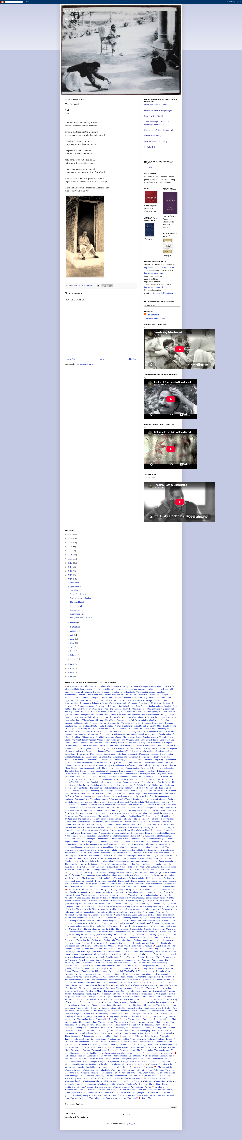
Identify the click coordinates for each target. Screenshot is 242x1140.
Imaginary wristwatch (99, 844)
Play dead (140, 954)
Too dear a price (130, 1041)
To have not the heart (156, 1038)
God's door (70, 807)
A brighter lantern (141, 725)
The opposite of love (150, 937)
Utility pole (127, 1064)
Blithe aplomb (166, 717)
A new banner (148, 911)
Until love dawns (144, 1061)
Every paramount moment (86, 776)
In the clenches (93, 852)
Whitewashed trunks (73, 1081)
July (72, 634)
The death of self (158, 748)
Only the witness (71, 937)
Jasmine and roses (145, 858)
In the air (82, 852)
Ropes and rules (154, 976)
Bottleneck (146, 722)
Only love (122, 934)
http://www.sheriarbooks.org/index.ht (159, 267)
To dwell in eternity (138, 1038)
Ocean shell (111, 923)
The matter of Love (97, 892)
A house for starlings (88, 835)
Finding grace (157, 785)
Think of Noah (137, 1024)
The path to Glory (130, 948)
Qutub (119, 968)
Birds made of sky (114, 717)
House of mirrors (104, 835)
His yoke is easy (116, 830)
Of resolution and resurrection (77, 926)
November (74, 586)
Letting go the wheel (116, 872)
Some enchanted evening (107, 999)
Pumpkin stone (149, 965)
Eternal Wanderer (88, 773)
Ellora (67, 768)
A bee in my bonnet (99, 711)
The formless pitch (77, 793)
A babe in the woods (86, 706)
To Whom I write (95, 1047)
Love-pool (93, 886)
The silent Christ (159, 990)
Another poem (130, 694)
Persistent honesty (147, 951)
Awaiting (166, 703)
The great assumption (87, 816)
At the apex (104, 703)
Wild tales (148, 1081)
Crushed (82, 745)
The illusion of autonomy (134, 841)
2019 (70, 562)
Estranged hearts (164, 770)
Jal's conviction (130, 858)
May (72, 642)
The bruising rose (84, 728)
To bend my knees (98, 1038)
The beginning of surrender (134, 711)
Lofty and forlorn (106, 878)
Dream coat (76, 762)
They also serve (88, 1024)
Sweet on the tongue (132, 1013)
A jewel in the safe (80, 861)
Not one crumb (94, 920)
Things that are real (122, 1024)
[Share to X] (107, 285)
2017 (70, 571)
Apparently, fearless (146, 697)
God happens (82, 804)
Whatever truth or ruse (127, 1072)
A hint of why (112, 827)
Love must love (170, 883)
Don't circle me (90, 759)
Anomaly (81, 694)
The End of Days (72, 770)
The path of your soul (112, 948)
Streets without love (119, 1007)
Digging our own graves (148, 753)
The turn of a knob (133, 1053)
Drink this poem (101, 762)
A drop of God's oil (118, 762)
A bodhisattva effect (156, 720)
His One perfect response (165, 827)
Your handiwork (154, 1092)
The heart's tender (114, 824)
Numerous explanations (158, 920)
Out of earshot (87, 945)
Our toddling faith (72, 945)
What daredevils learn (108, 1072)
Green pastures (100, 818)
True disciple (76, 1050)
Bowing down (157, 722)
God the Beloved (95, 810)
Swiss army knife (160, 1013)
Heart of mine (154, 821)
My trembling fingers (115, 909)
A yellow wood (161, 1086)
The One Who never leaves (146, 931)
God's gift (149, 807)
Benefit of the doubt (118, 714)
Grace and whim (140, 813)
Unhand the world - (97, 1058)
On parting (97, 937)
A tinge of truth (166, 1036)
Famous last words (149, 782)
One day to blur (108, 928)
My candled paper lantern (98, 900)
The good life (74, 813)
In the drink (105, 852)
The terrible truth (135, 1019)
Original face (75, 609)
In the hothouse (135, 852)
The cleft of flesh (166, 737)
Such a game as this (153, 1007)
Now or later (143, 920)
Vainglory (153, 1064)
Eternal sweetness (72, 773)
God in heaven (109, 804)
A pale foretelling (163, 945)
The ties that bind (126, 1036)
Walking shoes (89, 1069)
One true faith (90, 931)
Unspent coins (114, 1061)
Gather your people (116, 799)
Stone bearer (70, 1007)
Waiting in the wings (73, 1069)
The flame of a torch (163, 787)
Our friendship (112, 943)
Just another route (123, 864)
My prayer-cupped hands (76, 906)
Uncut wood (106, 1055)
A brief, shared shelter (123, 725)
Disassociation (91, 756)
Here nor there (99, 827)
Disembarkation (105, 756)
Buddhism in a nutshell (102, 728)
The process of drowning (157, 962)
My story (101, 909)
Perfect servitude (113, 951)
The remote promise (146, 971)
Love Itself (139, 883)
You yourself (132, 1098)
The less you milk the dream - (96, 872)
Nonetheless (82, 917)
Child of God (158, 734)
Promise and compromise (105, 965)
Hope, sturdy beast (122, 832)
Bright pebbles (155, 725)
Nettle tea (123, 911)
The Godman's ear (135, 804)
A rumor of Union (130, 982)
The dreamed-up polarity (153, 759)
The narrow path (73, 911)
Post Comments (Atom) (85, 363)
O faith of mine (124, 923)
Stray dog (105, 1007)
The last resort (164, 869)
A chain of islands (120, 734)
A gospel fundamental (123, 813)
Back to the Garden (126, 706)
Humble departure (164, 835)
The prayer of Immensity (113, 959)
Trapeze (106, 1047)
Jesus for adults (160, 858)
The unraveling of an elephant (95, 1061)
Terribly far (147, 1019)
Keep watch (82, 866)
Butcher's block (89, 731)
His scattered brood (90, 830)
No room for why (113, 917)
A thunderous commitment (92, 1036)
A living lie (75, 878)
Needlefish (113, 911)
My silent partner (150, 906)
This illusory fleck (122, 1027)
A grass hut (166, 813)
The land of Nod (120, 869)
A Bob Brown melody (138, 720)
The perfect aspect (84, 951)
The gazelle (130, 799)
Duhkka (160, 762)
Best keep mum (134, 714)
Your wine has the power (115, 1098)
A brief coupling (106, 725)
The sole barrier (148, 996)
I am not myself (76, 606)
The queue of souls (107, 968)
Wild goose (138, 1081)
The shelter (150, 988)
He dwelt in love (144, 824)
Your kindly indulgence (82, 1095)
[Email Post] (98, 285)
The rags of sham (147, 968)
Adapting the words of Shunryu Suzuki (154, 686)
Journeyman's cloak (167, 861)
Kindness (100, 866)
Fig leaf (147, 785)
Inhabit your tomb (119, 849)
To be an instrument (81, 1038)
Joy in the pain (94, 864)
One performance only (75, 931)
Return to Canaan (91, 976)
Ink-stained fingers (151, 849)
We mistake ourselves (89, 1072)
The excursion (162, 776)
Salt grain (154, 982)
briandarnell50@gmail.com (162, 293)
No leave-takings (155, 914)
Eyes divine (139, 779)
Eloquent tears (77, 768)
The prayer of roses (132, 959)
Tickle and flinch (111, 1036)
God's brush (75, 590)
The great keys (121, 816)
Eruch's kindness (126, 770)
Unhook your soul (112, 1058)
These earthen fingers (85, 1019)
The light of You (132, 875)
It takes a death (83, 858)
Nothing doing (154, 917)
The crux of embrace (123, 745)
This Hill (109, 1027)
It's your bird (71, 858)
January (73, 659)
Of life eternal (153, 923)
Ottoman (85, 943)
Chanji (149, 734)
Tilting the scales (151, 1036)
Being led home (87, 714)
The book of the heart (98, 722)
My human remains (137, 903)
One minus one (159, 928)
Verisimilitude (91, 1067)
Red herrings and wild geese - (90, 974)
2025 (70, 538)
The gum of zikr (130, 818)
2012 (70, 672)
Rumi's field (102, 982)
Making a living (117, 889)
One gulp (147, 928)
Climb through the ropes (86, 739)
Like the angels (156, 875)
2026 (70, 534)
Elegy (158, 765)
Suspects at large (73, 1013)
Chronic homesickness (132, 737)
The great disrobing (106, 816)
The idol (75, 841)
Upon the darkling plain (86, 1064)
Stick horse (137, 1005)
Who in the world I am (123, 1081)
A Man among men (167, 889)
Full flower (163, 793)
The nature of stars (87, 911)
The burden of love (147, 728)
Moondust (69, 897)
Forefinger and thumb (114, 790)
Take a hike (124, 1016)
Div (130, 756)
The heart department (113, 821)
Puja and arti (122, 965)
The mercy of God (161, 892)
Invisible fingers (130, 855)
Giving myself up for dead (118, 801)
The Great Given (164, 816)
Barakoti (167, 706)
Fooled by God (97, 790)
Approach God (82, 700)
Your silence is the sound (137, 1095)
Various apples (78, 1067)
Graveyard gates (71, 816)
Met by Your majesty (106, 895)
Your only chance (100, 1095)
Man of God (70, 892)
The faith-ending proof (80, 782)
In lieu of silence (167, 849)
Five (151, 787)
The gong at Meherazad (137, 810)
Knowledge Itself (82, 869)
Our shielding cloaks (165, 943)
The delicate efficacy (134, 751)
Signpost (80, 990)
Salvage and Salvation (80, 985)
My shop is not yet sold (132, 906)
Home (101, 359)
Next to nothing (106, 914)
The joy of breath (108, 864)
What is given (169, 1072)
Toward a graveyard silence (147, 1044)
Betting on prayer (167, 714)
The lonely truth (120, 878)
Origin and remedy (141, 940)
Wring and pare (137, 1086)
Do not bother (77, 759)
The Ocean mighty (97, 923)
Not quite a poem (121, 920)
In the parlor (147, 852)
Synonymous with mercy (95, 1016)
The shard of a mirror (124, 988)
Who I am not (88, 1081)
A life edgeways (154, 872)
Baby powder (101, 706)
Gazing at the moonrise (145, 799)
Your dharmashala (123, 1092)
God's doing (171, 804)
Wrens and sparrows (121, 1086)
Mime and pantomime (149, 895)
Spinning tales (142, 1002)
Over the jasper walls (132, 945)
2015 (70, 579)
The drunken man (134, 762)
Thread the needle (152, 1033)
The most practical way (101, 897)
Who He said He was (103, 1081)
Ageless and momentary (137, 689)
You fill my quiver (114, 1089)
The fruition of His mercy (117, 793)
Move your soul (138, 897)
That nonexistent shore (88, 1022)
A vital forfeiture (121, 1067)
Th (140, 796)
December (74, 582)
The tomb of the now (98, 1041)
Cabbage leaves (136, 731)
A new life (160, 911)
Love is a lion (128, 883)
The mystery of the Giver (86, 909)
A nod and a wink (139, 914)
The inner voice (71, 852)
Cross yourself (157, 742)
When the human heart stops (126, 1075)
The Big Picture (99, 717)
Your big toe (171, 1089)
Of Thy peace (112, 926)
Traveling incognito (119, 1047)
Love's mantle (104, 886)
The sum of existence (83, 1010)
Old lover (123, 926)
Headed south (70, 821)
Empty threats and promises (163, 768)
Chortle (118, 737)
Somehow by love (126, 999)
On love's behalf (165, 931)
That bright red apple (162, 1019)
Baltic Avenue (141, 706)
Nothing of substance (78, 920)
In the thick (83, 855)
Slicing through (132, 993)
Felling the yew (83, 785)
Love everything (90, 883)
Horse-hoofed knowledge (165, 832)
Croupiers (168, 742)
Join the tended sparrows (124, 861)
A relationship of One (151, 974)
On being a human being (138, 926)
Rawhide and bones (100, 971)
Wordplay (121, 1084)
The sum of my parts (102, 1010)
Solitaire (93, 999)
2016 (70, 575)
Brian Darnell (153, 314)
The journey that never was (76, 864)
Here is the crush (85, 827)
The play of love (151, 954)
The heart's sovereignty (96, 824)
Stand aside (111, 1005)
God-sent (101, 807)
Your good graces (139, 1092)
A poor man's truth (96, 957)
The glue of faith (137, 801)
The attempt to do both (89, 703)
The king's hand (111, 866)
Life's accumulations (87, 875)
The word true (154, 1084)
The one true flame (105, 931)
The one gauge (122, 928)
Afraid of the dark (94, 689)
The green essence (85, 818)
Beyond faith (86, 717)
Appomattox (70, 700)
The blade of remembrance (134, 717)
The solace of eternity (131, 996)
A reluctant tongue (168, 974)
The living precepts (89, 878)
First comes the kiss (80, 787)
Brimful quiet (70, 728)
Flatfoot (68, 790)
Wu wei (147, 1086)
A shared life (140, 988)
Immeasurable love (126, 844)
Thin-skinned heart (152, 1024)
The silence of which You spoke (116, 990)
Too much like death (164, 1041)
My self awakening (114, 906)
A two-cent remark (166, 1053)
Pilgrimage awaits (77, 954)
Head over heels (84, 821)
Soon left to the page (78, 594)
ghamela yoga (73, 10)
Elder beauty (149, 765)
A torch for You (85, 1044)
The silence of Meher (93, 990)
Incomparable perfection (140, 847)
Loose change (100, 880)
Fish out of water (141, 787)
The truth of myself (162, 1050)
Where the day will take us (134, 1078)
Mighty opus (122, 895)
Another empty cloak (94, 694)
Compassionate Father (150, 739)
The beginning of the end (157, 711)
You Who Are (159, 1089)
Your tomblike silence (79, 1098)
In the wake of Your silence (111, 855)
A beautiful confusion (151, 708)
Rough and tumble (146, 979)
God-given (165, 801)
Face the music (154, 779)
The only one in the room (137, 934)
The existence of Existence (85, 779)
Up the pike (102, 1064)
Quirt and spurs (130, 968)
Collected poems (118, 739)
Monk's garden (166, 895)
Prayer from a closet (86, 959)
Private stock (123, 962)
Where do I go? (166, 1075)
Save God (94, 985)
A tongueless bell (115, 1041)
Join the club (108, 861)
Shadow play (84, 988)
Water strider (159, 1069)
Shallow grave (109, 988)
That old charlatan (105, 1022)
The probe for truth (137, 962)
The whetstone (152, 1078)
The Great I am (135, 816)
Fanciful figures (164, 782)
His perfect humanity (73, 830)
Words (129, 1084)
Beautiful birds (135, 708)
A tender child (101, 1019)
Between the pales (72, 717)
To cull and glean (114, 1038)
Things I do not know (104, 1024)
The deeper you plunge (115, 751)
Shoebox (160, 988)
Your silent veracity (156, 1095)
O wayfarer (147, 945)
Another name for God (114, 694)
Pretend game (111, 962)
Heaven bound (98, 821)
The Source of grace (111, 1002)
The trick (149, 1047)
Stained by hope (98, 1005)
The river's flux (140, 976)
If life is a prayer (86, 841)
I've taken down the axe (110, 858)
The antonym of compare (158, 694)
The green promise (115, 818)
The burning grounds (165, 728)
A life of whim (72, 875)
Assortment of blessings (142, 700)
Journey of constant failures (146, 861)
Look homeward (77, 880)
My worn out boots (132, 909)
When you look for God (149, 1075)
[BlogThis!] (105, 285)
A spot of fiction (166, 1002)
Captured (68, 734)
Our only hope (125, 943)
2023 (70, 546)
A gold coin (121, 810)
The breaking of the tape (89, 725)
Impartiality (139, 844)
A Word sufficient (140, 1084)
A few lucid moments (123, 785)
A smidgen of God (94, 996)
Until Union (71, 1064)
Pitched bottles (116, 954)
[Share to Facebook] (110, 285)
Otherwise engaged (72, 943)
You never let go (146, 1089)
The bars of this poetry (82, 708)
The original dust (83, 940)
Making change (131, 889)
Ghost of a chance (72, 801)
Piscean (89, 954)
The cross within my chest (139, 742)
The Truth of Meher (145, 1050)
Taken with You (136, 1016)
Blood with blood (96, 720)
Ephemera (114, 770)
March (73, 651)
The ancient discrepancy (146, 692)
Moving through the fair (155, 897)
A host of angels (71, 835)
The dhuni (122, 753)
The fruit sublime (151, 793)
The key (91, 866)
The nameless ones (169, 909)
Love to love (142, 886)
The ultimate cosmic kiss (76, 1055)
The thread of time (136, 1033)
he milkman (135, 895)
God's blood (149, 804)
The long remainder (136, 878)
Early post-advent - (95, 765)
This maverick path (82, 1030)
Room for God (168, 976)
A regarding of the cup (112, 974)
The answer (142, 694)
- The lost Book (123, 880)
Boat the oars (122, 720)
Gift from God (86, 801)
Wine (170, 1081)
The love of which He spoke (76, 886)
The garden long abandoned (81, 617)
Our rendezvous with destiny (144, 943)
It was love (95, 858)
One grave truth (135, 928)
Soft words (117, 996)
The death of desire (142, 748)
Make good (104, 889)
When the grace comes (104, 1075)
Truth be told (113, 1050)
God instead (121, 804)
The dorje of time (105, 759)
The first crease (96, 787)
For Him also (159, 790)
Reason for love (71, 974)
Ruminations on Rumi (87, 982)
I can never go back (137, 838)
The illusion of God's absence (157, 841)
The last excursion (150, 869)
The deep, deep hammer (95, 751)
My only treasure (169, 903)
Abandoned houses (75, 686)
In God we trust (104, 849)
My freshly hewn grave (144, 900)
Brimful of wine (169, 725)
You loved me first (130, 1089)
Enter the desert (102, 770)
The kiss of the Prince (135, 866)
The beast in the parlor (119, 708)
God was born (109, 810)
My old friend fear (154, 903)
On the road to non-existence (129, 937)
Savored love (105, 985)
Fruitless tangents (136, 793)
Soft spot (107, 996)
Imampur (113, 844)
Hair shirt (145, 818)
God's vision (82, 810)
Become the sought (81, 711)
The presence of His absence (93, 962)
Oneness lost (171, 928)
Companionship (132, 739)
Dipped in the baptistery (74, 756)
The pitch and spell (101, 954)
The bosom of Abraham (130, 722)
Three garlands (166, 1033)
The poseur (131, 957)
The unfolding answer (78, 1058)
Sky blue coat (118, 993)
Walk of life (116, 1069)
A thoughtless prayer (119, 1033)
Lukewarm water (168, 886)
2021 (70, 554)
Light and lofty (103, 875)
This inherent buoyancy (140, 1027)
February (74, 655)
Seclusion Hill (161, 985)
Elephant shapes (168, 765)
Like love (145, 875)
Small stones (81, 996)
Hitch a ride (129, 830)
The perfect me (99, 951)
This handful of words (96, 1027)
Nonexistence (70, 917)
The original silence (124, 940)
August (73, 630)
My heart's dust (122, 903)
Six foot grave (106, 993)
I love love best (83, 844)
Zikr (149, 1098)
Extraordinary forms (125, 779)
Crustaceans (92, 745)
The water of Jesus (144, 1069)
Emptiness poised (132, 768)
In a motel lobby (107, 847)
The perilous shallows (130, 951)
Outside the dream (115, 945)
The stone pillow (83, 1007)
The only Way (85, 937)
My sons (161, 906)
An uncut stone (93, 1055)
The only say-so (155, 934)
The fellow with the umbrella (102, 785)
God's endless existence (86, 807)
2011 (70, 676)
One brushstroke (75, 928)
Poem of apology (81, 957)
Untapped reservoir (129, 1061)
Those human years (101, 1033)
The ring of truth (126, 976)
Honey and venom (72, 832)
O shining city (155, 940)
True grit (86, 1050)
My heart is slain (90, 903)
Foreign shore (129, 790)
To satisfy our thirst (100, 1044)
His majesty (148, 827)
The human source (149, 835)
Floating (76, 790)
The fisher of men (111, 787)
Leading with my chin (74, 872)
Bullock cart (133, 728)
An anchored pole (127, 692)
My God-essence (162, 900)
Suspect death (171, 1010)
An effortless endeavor (133, 765)
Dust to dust (78, 765)
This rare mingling (143, 1030)
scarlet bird (118, 985)
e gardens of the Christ (150, 796)
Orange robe (70, 940)
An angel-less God (92, 692)
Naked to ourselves (152, 909)
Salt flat (145, 982)
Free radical (100, 793)
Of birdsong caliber (139, 923)
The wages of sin (165, 1067)
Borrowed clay (114, 722)
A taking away (166, 1016)
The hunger (90, 838)
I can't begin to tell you (155, 838)
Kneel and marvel (152, 866)
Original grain (109, 940)
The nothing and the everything (134, 917)
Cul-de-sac (137, 745)
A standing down (124, 1005)
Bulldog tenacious (120, 728)
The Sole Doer (71, 999)
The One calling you (91, 928)
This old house (116, 1030)
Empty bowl (146, 768)
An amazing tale (77, 692)
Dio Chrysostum (166, 753)
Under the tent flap (150, 1055)
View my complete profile (154, 318)
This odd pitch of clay (99, 1030)
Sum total (115, 1010)
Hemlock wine (71, 827)
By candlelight (119, 731)
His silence (104, 830)
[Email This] (102, 285)
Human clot (135, 835)
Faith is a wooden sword (111, 782)
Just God (135, 864)
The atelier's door (160, 700)
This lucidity (156, 1027)
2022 (70, 550)
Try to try (84, 1053)
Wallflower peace (128, 1069)
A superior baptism (156, 1010)
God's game (120, 807)
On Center (154, 926)
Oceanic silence (82, 923)
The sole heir (83, 999)
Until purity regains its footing (164, 1061)
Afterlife (106, 689)
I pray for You (157, 855)
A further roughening (81, 796)
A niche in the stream (122, 914)
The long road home (154, 878)
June (72, 638)
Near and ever (102, 911)
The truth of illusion (127, 1050)
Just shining (145, 864)
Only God (112, 934)
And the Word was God (111, 697)
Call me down (170, 731)
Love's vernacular (118, 886)
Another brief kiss (129, 697)
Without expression (88, 1084)
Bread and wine (71, 725)
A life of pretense (169, 872)
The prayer (72, 959)
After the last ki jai (118, 689)
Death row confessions (75, 751)
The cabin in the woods (153, 731)
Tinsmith (68, 1038)
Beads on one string (100, 708)
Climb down (70, 739)
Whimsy (163, 1078)
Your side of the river (117, 1095)
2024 (70, 542)
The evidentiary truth (147, 776)
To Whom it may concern (76, 1047)
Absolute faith (112, 686)
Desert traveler (83, 753)
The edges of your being (113, 765)
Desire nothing (96, 753)
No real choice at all (97, 917)
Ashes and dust (111, 700)
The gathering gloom (98, 799)
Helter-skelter (169, 824)
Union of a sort (144, 1058)
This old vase (128, 1030)
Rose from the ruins (99, 979)
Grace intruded (155, 813)
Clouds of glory (103, 739)
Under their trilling (119, 1055)
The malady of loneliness (148, 889)
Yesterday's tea (71, 1089)
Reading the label (116, 971)
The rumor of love (115, 982)
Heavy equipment (129, 824)
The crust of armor (106, 745)
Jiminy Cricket (95, 861)
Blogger (132, 1123)
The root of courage (73, 979)
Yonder (91, 1089)
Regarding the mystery (132, 974)
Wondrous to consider (107, 1084)
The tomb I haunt (77, 602)
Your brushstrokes (95, 1092)
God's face (110, 807)
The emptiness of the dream (113, 768)
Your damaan (109, 1092)
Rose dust (86, 979)
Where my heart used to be (94, 1078)
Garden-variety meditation (80, 598)
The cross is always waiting (106, 742)
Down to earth (136, 759)
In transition (94, 855)
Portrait (123, 957)
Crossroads (122, 742)
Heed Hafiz (157, 824)
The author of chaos (137, 703)
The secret (173, 985)
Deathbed (129, 748)
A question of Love (91, 968)
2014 (70, 664)
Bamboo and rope (77, 613)
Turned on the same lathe (115, 1053)
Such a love (166, 1007)
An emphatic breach (92, 768)
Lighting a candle (117, 875)
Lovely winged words (153, 883)
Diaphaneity (133, 753)
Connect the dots (86, 742)
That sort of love (162, 1022)
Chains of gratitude (137, 734)
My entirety (129, 900)
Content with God (167, 739)
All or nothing (154, 689)
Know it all (69, 869)
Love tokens (131, 886)
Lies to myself (131, 872)
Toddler (126, 1038)
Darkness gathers (85, 748)
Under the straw (135, 1055)
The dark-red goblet (101, 748)
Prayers (99, 959)
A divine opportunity (150, 756)
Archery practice (96, 700)
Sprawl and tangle (72, 1005)
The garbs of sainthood (103, 796)
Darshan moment (117, 748)
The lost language (138, 880)
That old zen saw (121, 1022)
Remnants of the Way (73, 976)
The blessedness (153, 717)
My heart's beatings (106, 903)
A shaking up (96, 988)
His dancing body (135, 827)
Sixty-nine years (145, 993)
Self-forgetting (71, 988)
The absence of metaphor (95, 686)
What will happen (72, 1075)
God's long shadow (162, 807)
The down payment (121, 759)
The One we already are (124, 931)
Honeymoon (86, 832)
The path (98, 948)
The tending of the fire (118, 1019)
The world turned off (103, 1086)
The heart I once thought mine (135, 821)
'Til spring (139, 1036)
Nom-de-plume (169, 914)
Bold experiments (81, 722)
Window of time (160, 1081)
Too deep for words (146, 1041)
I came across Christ (120, 838)
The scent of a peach (133, 985)
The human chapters (121, 835)
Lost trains (163, 880)
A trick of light (160, 1047)
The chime (76, 737)
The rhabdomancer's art (108, 976)
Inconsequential (157, 847)
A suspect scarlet (87, 1013)
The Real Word (130, 971)
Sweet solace (146, 1013)
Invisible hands (144, 855)
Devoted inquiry (110, 753)
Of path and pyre (167, 923)
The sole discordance (164, 996)
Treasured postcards (136, 1047)
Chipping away (88, 737)
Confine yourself (71, 742)
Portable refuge (112, 957)
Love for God (104, 883)
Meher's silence (146, 892)
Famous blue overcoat (131, 782)
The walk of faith (103, 1069)
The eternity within (104, 773)
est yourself (135, 756)
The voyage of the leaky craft (141, 1067)
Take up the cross (151, 1016)
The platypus (129, 954)
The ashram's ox (125, 700)
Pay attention (160, 948)
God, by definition (152, 801)
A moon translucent (83, 897)
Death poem (172, 748)
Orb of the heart (166, 937)
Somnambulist (162, 999)
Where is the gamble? (73, 1078)
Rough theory (132, 979)
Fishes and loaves (126, 787)
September (74, 626)
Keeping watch (161, 864)
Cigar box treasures (150, 737)
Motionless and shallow (121, 897)
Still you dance (149, 1005)
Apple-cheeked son (163, 697)
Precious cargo (157, 959)
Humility (80, 838)
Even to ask (117, 773)
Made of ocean (74, 889)
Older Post (132, 359)
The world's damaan (85, 1086)
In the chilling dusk (120, 852)
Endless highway (87, 770)
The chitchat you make (105, 737)
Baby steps (112, 706)
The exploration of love (106, 779)
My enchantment (116, 900)
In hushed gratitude (135, 849)
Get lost (170, 799)
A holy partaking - (142, 830)
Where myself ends (114, 1078)
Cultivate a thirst (149, 745)
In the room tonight (161, 852)
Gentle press (161, 799)
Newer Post (70, 359)
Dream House (87, 762)
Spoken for (153, 1002)
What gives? (143, 1072)
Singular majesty (92, 993)
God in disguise (95, 804)
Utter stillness (139, 1064)
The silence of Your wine (141, 990)
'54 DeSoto (138, 785)
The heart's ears (79, 824)
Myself (102, 906)
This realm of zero (163, 971)
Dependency (149, 751)
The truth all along (99, 1050)
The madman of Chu (90, 889)
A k (121, 866)
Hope (95, 832)
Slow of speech (160, 993)
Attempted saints (71, 703)
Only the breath (169, 934)
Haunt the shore (167, 818)
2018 (70, 567)
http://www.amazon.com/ (154, 273)
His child (122, 827)
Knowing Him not (168, 866)
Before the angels (115, 711)
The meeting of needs (115, 892)
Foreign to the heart (144, 790)
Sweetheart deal (115, 1013)
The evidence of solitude (127, 776)
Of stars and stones (98, 926)
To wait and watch (127, 1044)
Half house (155, 818)
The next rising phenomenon (87, 914)
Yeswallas (82, 1089)
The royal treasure (163, 979)
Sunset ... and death (139, 1010)
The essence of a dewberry (145, 770)
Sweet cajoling (102, 1013)
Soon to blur (97, 1002)
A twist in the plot (150, 1053)
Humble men (70, 838)
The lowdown (154, 886)
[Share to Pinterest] (112, 285)
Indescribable (90, 849)
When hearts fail (87, 1075)
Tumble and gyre (96, 1053)
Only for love (81, 934)
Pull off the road (134, 965)
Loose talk (112, 880)
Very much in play (106, 1067)
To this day (114, 1044)
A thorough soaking (84, 1033)
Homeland (168, 830)
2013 (70, 668)
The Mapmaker (82, 892)
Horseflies (149, 832)
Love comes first (76, 883)
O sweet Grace (169, 940)
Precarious (146, 959)
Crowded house (71, 745)
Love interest (116, 883)
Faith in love (95, 782)
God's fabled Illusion (135, 807)
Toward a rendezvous (168, 1044)
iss (124, 866)
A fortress (90, 793)
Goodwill (109, 813)
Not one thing (107, 920)
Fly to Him (85, 790)
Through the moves (72, 1036)
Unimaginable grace (129, 1058)
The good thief (98, 813)
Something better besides (145, 999)
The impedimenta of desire (156, 844)
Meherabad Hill (132, 892)
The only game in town (97, 934)
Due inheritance (148, 762)
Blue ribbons (110, 720)
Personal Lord (161, 951)
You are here (100, 1089)
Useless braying (115, 1064)
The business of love (73, 731)
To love (168, 1038)
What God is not (155, 1072)
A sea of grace (148, 985)
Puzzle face (160, 965)
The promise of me (85, 965)
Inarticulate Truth (122, 847)
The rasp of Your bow (81, 971)
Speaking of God (128, 1002)
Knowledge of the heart (100, 869)
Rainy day (160, 968)
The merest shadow (89, 895)
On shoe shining (109, 937)
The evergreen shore (147, 773)
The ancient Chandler (110, 692)
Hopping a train (137, 832)
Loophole (90, 880)
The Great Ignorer (149, 816)
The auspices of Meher (119, 703)
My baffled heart (79, 900)
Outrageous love (100, 945)
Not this (133, 920)
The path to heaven (146, 948)
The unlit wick (157, 1058)
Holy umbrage (156, 830)
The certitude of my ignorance (100, 734)
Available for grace (153, 703)
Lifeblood (143, 872)
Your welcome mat (96, 1098)
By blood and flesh (104, 731)
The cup (161, 745)
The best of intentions (150, 714)
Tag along (113, 1016)
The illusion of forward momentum (108, 841)
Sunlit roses (126, 1010)
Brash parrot (170, 722)
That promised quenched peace (141, 1022)
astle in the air (80, 734)
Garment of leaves (82, 799)
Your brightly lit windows (76, 1092)
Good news (86, 813)
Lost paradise (152, 880)
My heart (79, 903)
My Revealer (92, 906)
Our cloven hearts (97, 943)
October (73, 622)
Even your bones (130, 773)
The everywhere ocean (107, 776)
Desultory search (162, 751)
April (72, 647)
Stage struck (85, 1005)
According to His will (128, 686)
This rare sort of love (160, 1030)
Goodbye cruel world (157, 810)
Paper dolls (89, 948)
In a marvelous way (91, 847)
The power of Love (153, 957)
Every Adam (161, 773)
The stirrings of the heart (166, 1005)
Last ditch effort (135, 869)
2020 (70, 558)
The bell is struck (102, 714)
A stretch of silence (135, 1007)
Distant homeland (120, 756)
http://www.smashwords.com (155, 287)
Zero (144, 1098)
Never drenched (135, 911)
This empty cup (79, 1027)
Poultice (141, 957)
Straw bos (95, 1007)
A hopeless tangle (106, 832)
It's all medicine (170, 855)
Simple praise (78, 993)
